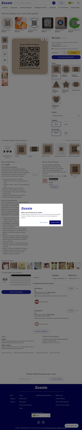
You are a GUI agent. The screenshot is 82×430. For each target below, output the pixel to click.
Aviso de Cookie (42, 214)
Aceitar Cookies (55, 222)
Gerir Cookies (43, 222)
